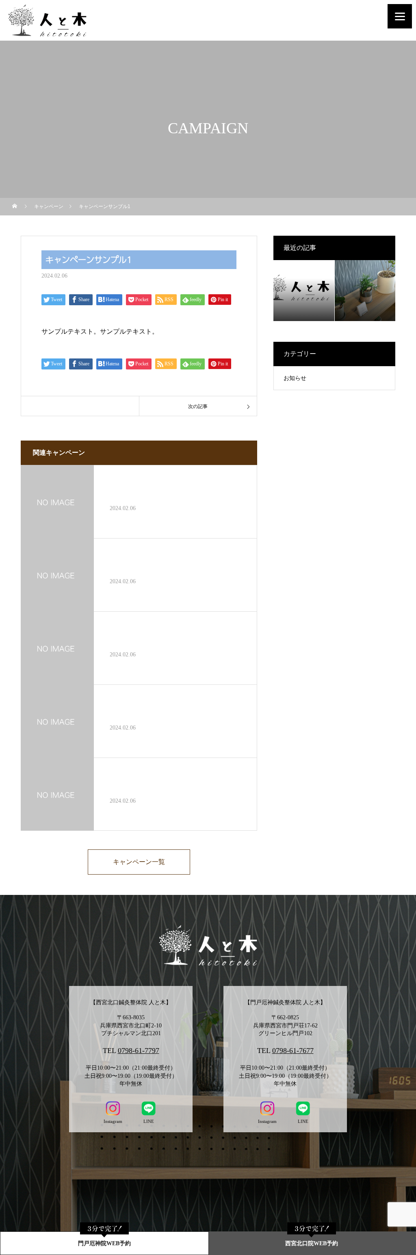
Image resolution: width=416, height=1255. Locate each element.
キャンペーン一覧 (139, 861)
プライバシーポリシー (208, 1224)
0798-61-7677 (293, 1051)
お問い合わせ (208, 1196)
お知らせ (295, 378)
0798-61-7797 (138, 1051)
